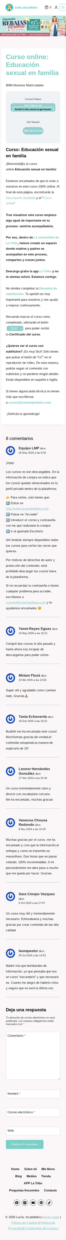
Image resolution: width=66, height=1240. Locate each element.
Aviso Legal (51, 1217)
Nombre (14, 1093)
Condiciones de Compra (41, 1228)
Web (11, 1130)
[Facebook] (17, 1203)
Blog (18, 1176)
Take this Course (33, 130)
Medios (32, 1176)
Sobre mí (30, 1169)
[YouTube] (33, 1203)
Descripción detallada (20, 198)
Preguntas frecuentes (24, 1190)
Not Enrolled (33, 105)
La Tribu (45, 271)
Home (15, 1169)
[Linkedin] (41, 1203)
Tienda (46, 1176)
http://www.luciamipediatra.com (27, 508)
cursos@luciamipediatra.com (29, 402)
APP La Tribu (33, 1183)
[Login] (56, 7)
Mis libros (48, 1169)
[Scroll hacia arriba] (58, 1230)
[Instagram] (25, 1203)
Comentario (16, 1035)
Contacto (50, 1190)
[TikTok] (49, 1203)
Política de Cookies (24, 1223)
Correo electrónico (21, 1112)
